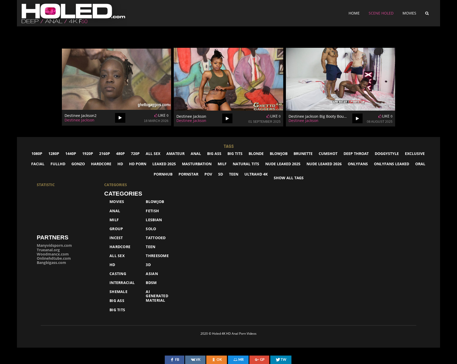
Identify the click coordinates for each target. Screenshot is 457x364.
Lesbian (154, 220)
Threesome (157, 256)
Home (354, 13)
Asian (152, 274)
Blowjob (278, 153)
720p (135, 153)
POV (208, 174)
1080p (36, 153)
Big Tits (235, 153)
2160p (104, 153)
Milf (114, 220)
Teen (233, 174)
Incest (116, 238)
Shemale (118, 292)
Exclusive (415, 153)
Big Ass (214, 153)
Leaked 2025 (164, 163)
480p (120, 153)
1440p (70, 153)
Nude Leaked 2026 (324, 163)
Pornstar (188, 174)
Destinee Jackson (79, 119)
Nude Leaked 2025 (282, 163)
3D (148, 265)
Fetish (152, 211)
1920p (87, 153)
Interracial (122, 283)
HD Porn (137, 163)
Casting (117, 274)
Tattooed (156, 238)
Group (116, 229)
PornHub (163, 174)
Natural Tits (246, 163)
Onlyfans (358, 163)
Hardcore (101, 163)
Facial (37, 163)
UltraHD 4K (256, 174)
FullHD (58, 163)
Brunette (303, 153)
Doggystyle (387, 153)
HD (120, 163)
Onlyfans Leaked (391, 163)
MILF (222, 163)
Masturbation (197, 163)
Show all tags (289, 177)
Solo (151, 229)
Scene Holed (381, 13)
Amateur (175, 153)
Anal (196, 153)
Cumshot (328, 153)
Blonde (256, 153)
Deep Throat (356, 153)
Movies (409, 13)
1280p (53, 153)
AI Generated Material (157, 296)
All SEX (153, 153)
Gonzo (78, 163)
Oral (420, 163)
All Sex (117, 256)
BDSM (151, 283)
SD (220, 174)
